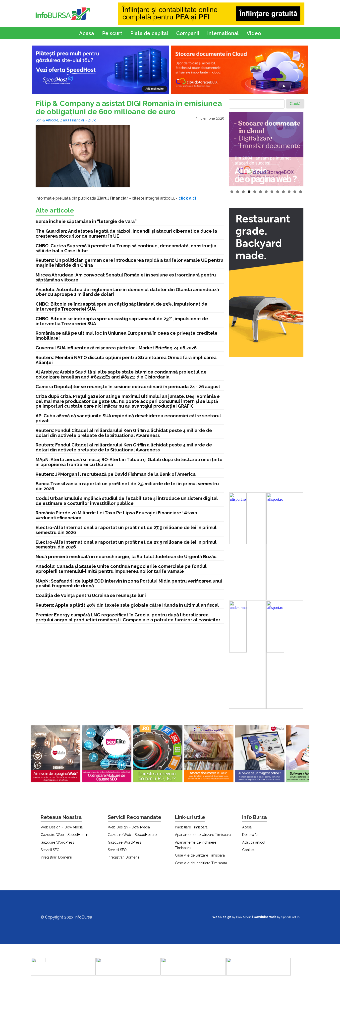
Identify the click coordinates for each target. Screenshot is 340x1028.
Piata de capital (149, 33)
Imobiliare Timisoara (191, 827)
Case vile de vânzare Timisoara (200, 855)
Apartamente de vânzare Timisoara (203, 835)
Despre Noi (251, 835)
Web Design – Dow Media (62, 827)
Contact (248, 850)
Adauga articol (253, 842)
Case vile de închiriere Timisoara (201, 863)
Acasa (86, 33)
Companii (187, 33)
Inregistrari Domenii (56, 857)
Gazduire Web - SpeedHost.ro (65, 835)
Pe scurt (112, 33)
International (223, 33)
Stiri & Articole (47, 120)
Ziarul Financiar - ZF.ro (78, 120)
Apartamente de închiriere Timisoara (195, 845)
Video (254, 33)
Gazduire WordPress (57, 842)
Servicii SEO (50, 850)
